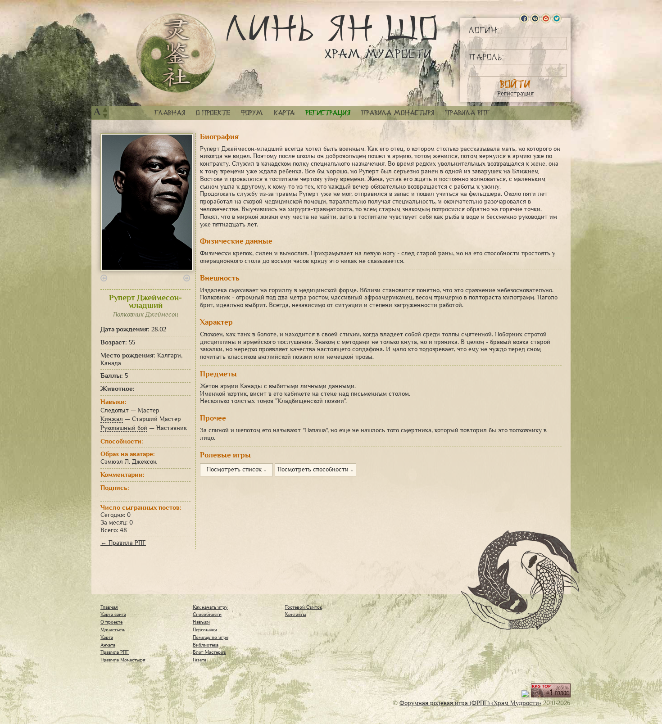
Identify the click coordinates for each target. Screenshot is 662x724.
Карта (284, 112)
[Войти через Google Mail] (546, 18)
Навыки (201, 621)
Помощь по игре (210, 637)
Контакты (295, 614)
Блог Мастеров (209, 652)
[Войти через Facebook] (524, 18)
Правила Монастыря (122, 659)
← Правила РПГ (123, 542)
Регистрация (515, 93)
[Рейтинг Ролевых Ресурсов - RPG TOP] (551, 695)
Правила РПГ (467, 112)
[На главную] (176, 53)
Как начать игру (210, 607)
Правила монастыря (397, 112)
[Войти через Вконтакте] (535, 18)
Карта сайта (113, 614)
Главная (169, 112)
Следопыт (114, 410)
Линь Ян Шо (332, 37)
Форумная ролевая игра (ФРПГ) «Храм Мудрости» (470, 703)
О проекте (213, 112)
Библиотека (205, 644)
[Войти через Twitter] (557, 18)
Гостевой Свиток (303, 607)
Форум (252, 112)
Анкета (107, 644)
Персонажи (205, 629)
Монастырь (112, 629)
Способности (207, 614)
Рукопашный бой (123, 428)
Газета (199, 659)
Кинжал (111, 419)
